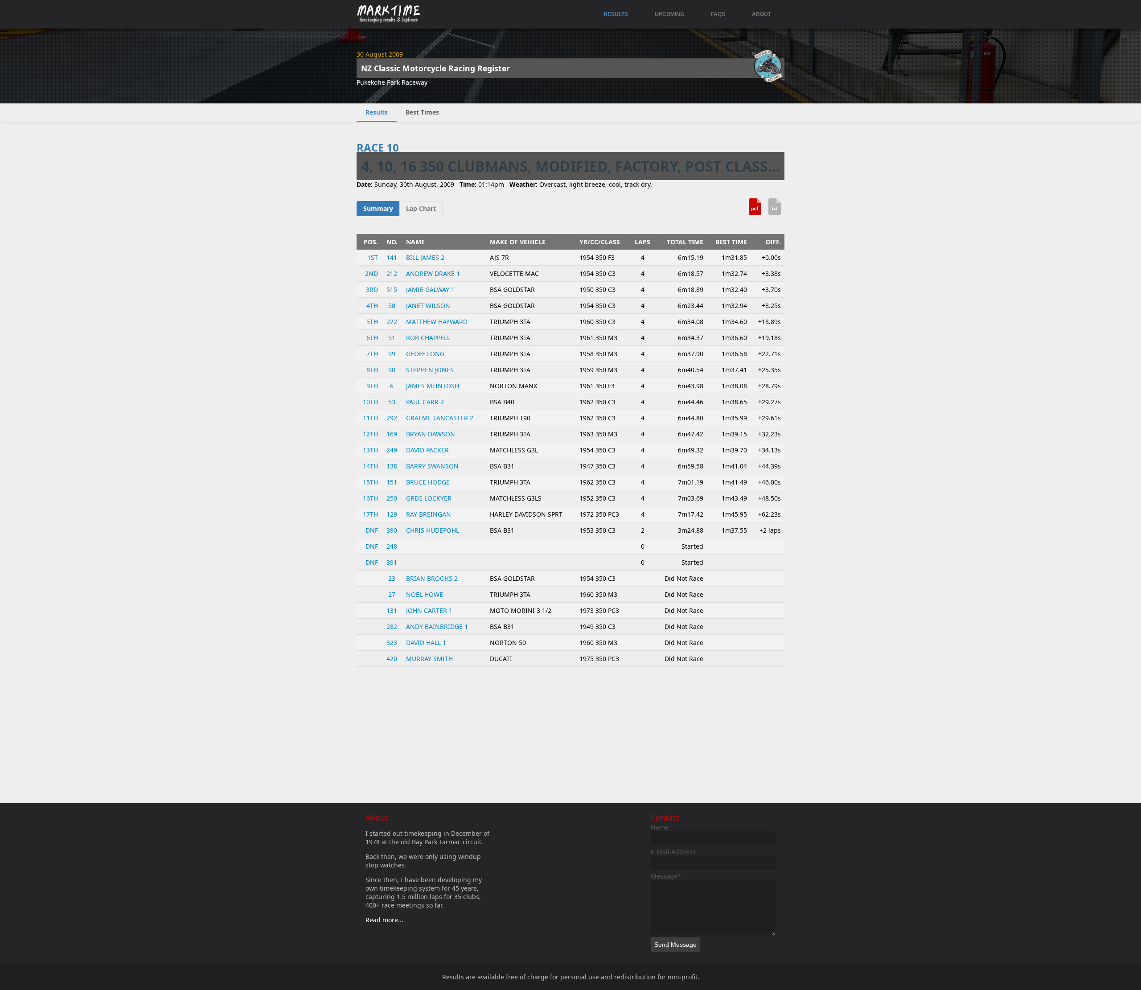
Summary (378, 208)
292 (391, 418)
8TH (372, 370)
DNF (371, 530)
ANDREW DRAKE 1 (433, 273)
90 (391, 370)
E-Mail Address (673, 851)
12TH (370, 434)
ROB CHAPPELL (428, 337)
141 (391, 257)
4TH (372, 305)
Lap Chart (421, 208)
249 (391, 450)
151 (391, 482)
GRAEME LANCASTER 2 (439, 418)
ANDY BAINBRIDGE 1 (437, 626)
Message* (666, 876)
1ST (372, 257)
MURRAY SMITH (429, 658)
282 (391, 626)
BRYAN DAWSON (430, 434)
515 (391, 289)
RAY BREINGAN (428, 514)
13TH (370, 450)
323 (391, 642)
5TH (372, 321)
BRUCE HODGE (428, 482)
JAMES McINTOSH (432, 386)
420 (391, 658)
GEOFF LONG (425, 353)
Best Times (422, 112)
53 (391, 402)
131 (391, 610)
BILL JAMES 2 (425, 257)
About (761, 14)
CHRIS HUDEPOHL (432, 530)
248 (391, 546)
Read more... (384, 920)
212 (391, 273)
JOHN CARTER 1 (429, 610)
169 (391, 434)
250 (391, 498)
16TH (370, 498)
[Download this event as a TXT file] (774, 210)
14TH (370, 466)
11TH (370, 418)
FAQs (718, 14)
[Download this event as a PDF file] (755, 210)
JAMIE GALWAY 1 (430, 289)
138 (391, 466)
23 (391, 578)
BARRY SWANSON (432, 466)
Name (660, 827)
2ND (371, 273)
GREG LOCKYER (428, 498)
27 (391, 594)
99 (391, 353)
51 (391, 337)
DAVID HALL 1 (426, 642)
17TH (370, 514)
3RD (372, 289)
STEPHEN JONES (430, 370)
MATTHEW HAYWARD (437, 321)
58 (391, 305)
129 (391, 514)
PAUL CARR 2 (425, 402)
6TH (372, 337)
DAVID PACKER (427, 450)
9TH (372, 386)
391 (391, 562)
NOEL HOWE (424, 594)
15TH (370, 482)
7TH (372, 353)
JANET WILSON (428, 305)
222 (391, 321)
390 (391, 530)
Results (615, 14)
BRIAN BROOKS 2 (432, 578)
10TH (370, 402)
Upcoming (669, 14)
